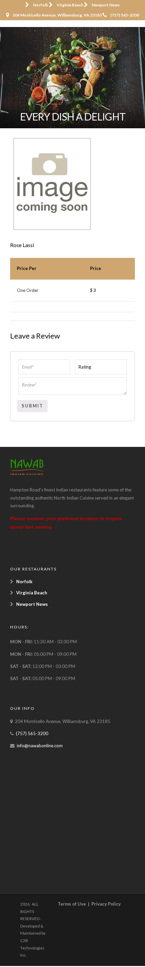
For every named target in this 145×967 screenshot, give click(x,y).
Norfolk (40, 4)
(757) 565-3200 (124, 15)
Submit (32, 405)
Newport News (106, 4)
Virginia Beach (70, 4)
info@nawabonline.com (40, 745)
